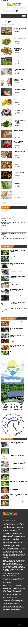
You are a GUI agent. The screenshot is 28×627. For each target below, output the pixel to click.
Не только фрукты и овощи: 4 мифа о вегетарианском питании (19, 142)
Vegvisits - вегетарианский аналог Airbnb (17, 303)
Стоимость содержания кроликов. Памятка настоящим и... (16, 444)
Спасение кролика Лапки (17, 295)
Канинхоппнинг (14, 449)
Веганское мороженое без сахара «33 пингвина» (20, 29)
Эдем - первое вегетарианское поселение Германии (18, 495)
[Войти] (20, 11)
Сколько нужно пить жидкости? (18, 80)
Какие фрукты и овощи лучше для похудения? (19, 100)
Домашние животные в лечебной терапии (16, 290)
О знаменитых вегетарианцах (14, 488)
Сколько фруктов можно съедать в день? (19, 90)
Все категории (5, 211)
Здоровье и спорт (6, 231)
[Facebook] (10, 614)
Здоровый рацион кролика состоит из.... (17, 277)
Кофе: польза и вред (18, 110)
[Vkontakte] (4, 614)
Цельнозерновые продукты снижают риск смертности (19, 49)
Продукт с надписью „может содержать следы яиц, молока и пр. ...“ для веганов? (20, 132)
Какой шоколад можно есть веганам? (19, 173)
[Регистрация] (23, 11)
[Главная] (14, 6)
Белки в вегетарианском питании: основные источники (19, 153)
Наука (3, 215)
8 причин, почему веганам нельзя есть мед (17, 346)
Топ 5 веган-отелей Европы (17, 455)
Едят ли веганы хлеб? (18, 163)
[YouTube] (13, 614)
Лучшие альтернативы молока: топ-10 (19, 193)
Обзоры (4, 236)
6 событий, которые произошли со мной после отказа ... (17, 335)
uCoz (6, 0)
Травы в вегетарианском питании (19, 39)
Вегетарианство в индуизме (18, 501)
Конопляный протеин (18, 183)
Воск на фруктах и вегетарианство (18, 60)
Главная (3, 24)
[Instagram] (16, 614)
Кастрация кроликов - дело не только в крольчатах (18, 270)
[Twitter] (7, 614)
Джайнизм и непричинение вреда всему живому (17, 283)
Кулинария (4, 220)
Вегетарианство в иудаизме (18, 468)
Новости (7, 24)
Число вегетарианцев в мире (18, 351)
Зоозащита (5, 225)
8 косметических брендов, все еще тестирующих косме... (18, 462)
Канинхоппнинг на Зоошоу (17, 475)
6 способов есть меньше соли (19, 70)
